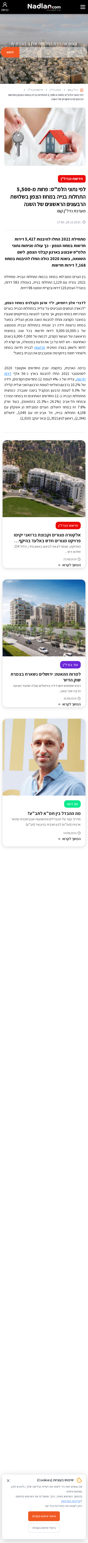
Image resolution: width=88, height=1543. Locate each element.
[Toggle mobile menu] (83, 7)
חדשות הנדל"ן (72, 178)
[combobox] (53, 52)
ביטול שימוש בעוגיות (44, 1528)
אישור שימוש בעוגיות (44, 1516)
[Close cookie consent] (8, 1480)
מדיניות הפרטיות (70, 1501)
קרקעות (39, 347)
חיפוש (10, 52)
